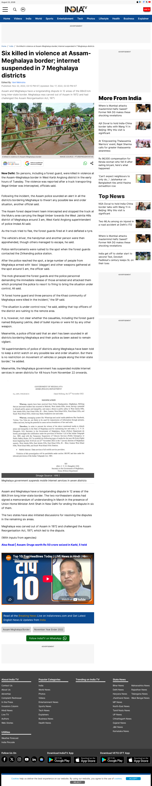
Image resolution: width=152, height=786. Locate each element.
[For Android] (112, 759)
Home (6, 18)
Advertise (6, 694)
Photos (91, 18)
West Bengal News (140, 698)
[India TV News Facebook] (144, 2)
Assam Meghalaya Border (16, 629)
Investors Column (9, 706)
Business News (46, 718)
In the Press (7, 702)
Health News (45, 723)
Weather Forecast (9, 738)
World (38, 18)
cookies (118, 778)
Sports (49, 18)
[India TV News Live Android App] (59, 759)
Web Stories (7, 723)
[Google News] (11, 163)
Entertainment (65, 18)
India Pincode (8, 742)
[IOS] (137, 2)
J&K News (118, 727)
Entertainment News (48, 702)
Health (116, 18)
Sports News (45, 706)
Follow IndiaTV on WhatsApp (45, 638)
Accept (133, 778)
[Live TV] (147, 9)
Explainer (143, 18)
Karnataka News (121, 731)
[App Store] (85, 759)
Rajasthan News (139, 689)
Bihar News (118, 685)
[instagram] (19, 759)
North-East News (121, 706)
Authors (5, 718)
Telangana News (139, 694)
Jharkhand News (121, 698)
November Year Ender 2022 (48, 629)
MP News (117, 702)
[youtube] (27, 759)
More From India (120, 98)
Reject (77, 782)
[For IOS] (138, 759)
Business (129, 18)
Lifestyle (104, 18)
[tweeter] (12, 759)
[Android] (140, 2)
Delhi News (118, 689)
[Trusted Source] (34, 163)
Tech (80, 18)
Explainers (44, 714)
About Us (5, 689)
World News (44, 689)
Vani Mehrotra (18, 82)
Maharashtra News (140, 685)
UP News (117, 714)
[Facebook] (4, 759)
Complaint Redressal (11, 698)
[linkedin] (34, 759)
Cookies (15, 778)
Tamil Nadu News (121, 710)
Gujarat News (119, 723)
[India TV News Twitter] (147, 2)
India (28, 18)
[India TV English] (76, 9)
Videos (18, 18)
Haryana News (120, 694)
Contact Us (6, 685)
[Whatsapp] (85, 163)
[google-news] (42, 759)
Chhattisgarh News (122, 718)
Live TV (5, 714)
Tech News (44, 710)
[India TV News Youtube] (149, 2)
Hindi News (6, 710)
